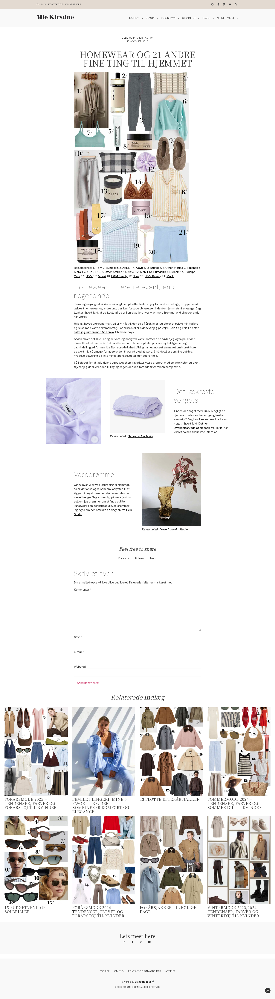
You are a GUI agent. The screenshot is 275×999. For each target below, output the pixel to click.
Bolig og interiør (132, 37)
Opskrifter (188, 18)
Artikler (170, 971)
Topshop (192, 268)
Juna (136, 276)
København (168, 18)
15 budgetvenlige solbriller (25, 909)
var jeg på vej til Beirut (163, 328)
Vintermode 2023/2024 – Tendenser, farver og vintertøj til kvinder (233, 911)
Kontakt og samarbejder (64, 4)
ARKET (127, 268)
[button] (124, 558)
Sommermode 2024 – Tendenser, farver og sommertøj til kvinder (234, 803)
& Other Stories (173, 268)
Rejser (206, 18)
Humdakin (112, 268)
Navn (78, 637)
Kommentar (82, 589)
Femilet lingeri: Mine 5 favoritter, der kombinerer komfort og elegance (100, 805)
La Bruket (153, 268)
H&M (98, 268)
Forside (105, 971)
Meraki (78, 272)
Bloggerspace (143, 981)
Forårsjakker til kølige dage (168, 909)
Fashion (134, 18)
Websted (80, 666)
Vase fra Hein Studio (174, 529)
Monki (144, 272)
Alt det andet (225, 18)
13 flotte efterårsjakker (170, 799)
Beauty (150, 18)
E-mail (79, 651)
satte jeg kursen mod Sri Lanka (94, 332)
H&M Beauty (119, 276)
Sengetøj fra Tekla (140, 436)
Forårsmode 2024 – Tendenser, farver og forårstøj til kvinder (98, 911)
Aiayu (139, 268)
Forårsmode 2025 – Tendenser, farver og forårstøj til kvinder (30, 803)
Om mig (41, 4)
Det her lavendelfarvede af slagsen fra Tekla (198, 426)
